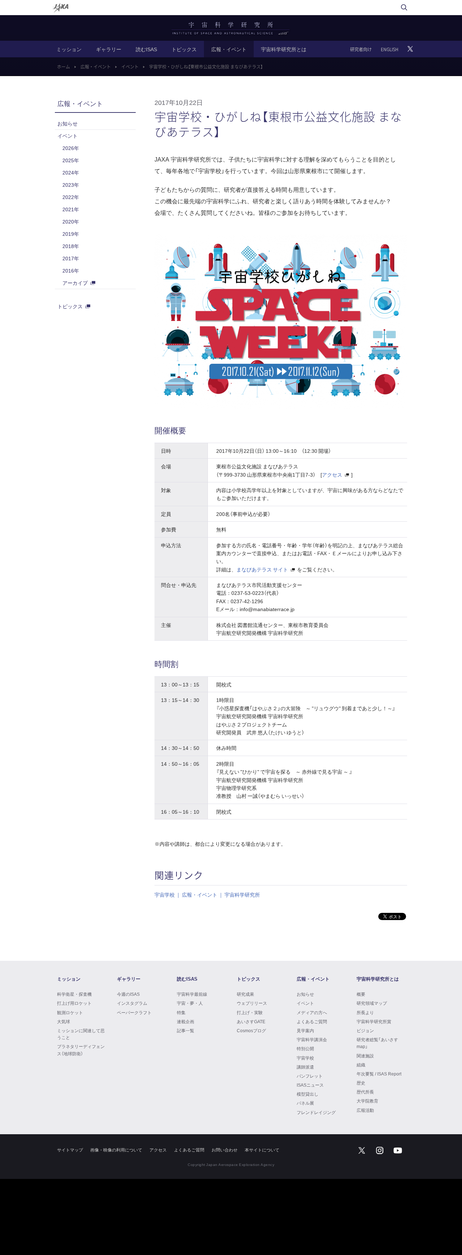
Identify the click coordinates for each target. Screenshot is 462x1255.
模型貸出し (307, 1094)
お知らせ (67, 123)
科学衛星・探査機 (74, 994)
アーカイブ (75, 282)
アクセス (332, 474)
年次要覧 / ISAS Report (379, 1073)
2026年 (70, 147)
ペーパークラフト (134, 1012)
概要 (361, 994)
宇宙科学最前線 (192, 994)
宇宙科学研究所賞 (374, 1021)
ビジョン (365, 1030)
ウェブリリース (252, 1003)
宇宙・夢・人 (190, 1003)
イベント (130, 67)
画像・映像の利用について (116, 1149)
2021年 (70, 209)
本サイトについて (262, 1149)
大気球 (63, 1021)
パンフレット (310, 1076)
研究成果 (245, 994)
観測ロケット (70, 1012)
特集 (181, 1012)
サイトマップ (70, 1149)
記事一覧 (185, 1030)
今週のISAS (128, 994)
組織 (361, 1064)
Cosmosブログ (251, 1030)
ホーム (63, 67)
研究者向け (361, 49)
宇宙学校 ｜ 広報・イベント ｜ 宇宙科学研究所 (207, 894)
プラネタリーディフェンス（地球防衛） (81, 1049)
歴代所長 (365, 1091)
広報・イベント (229, 49)
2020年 (70, 221)
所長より (365, 1012)
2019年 (70, 233)
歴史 (361, 1082)
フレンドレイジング (316, 1112)
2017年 (70, 258)
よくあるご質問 (312, 1021)
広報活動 (365, 1110)
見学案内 (305, 1030)
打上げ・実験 (250, 1012)
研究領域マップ (372, 1003)
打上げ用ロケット (74, 1003)
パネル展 (305, 1103)
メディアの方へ (312, 1012)
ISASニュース (310, 1085)
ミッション (69, 49)
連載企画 (185, 1021)
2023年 (70, 184)
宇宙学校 (305, 1058)
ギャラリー (108, 49)
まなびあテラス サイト (262, 569)
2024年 (70, 172)
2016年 (70, 270)
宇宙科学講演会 (312, 1039)
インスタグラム (132, 1003)
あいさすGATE (251, 1021)
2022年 (70, 196)
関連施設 (365, 1055)
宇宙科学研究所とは (283, 49)
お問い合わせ (224, 1149)
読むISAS (146, 49)
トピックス (184, 49)
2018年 (70, 245)
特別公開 (305, 1048)
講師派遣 (305, 1067)
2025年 (70, 160)
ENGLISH (389, 49)
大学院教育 (367, 1100)
